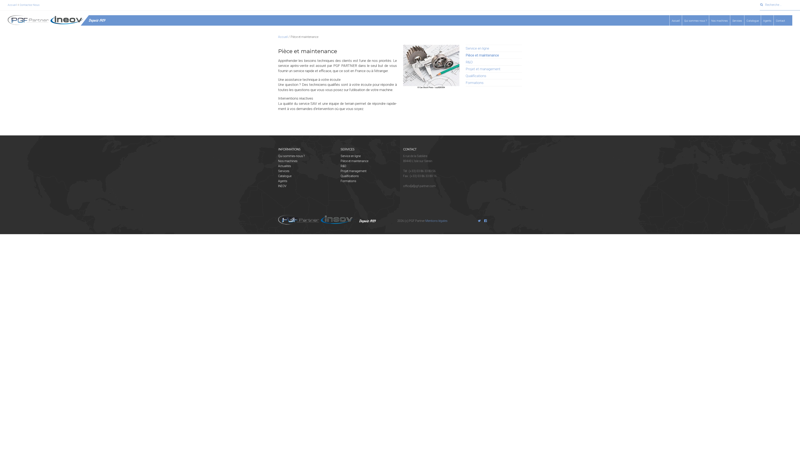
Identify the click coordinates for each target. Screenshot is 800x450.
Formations (475, 83)
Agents (767, 20)
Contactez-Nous (30, 5)
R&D (469, 62)
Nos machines (719, 20)
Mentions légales (436, 220)
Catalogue (752, 20)
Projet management (353, 171)
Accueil (13, 5)
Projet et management (483, 69)
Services (283, 171)
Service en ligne (477, 48)
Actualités (284, 166)
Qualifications (476, 76)
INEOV (282, 186)
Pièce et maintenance (354, 161)
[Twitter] (479, 221)
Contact (780, 20)
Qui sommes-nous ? (291, 156)
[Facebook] (485, 221)
